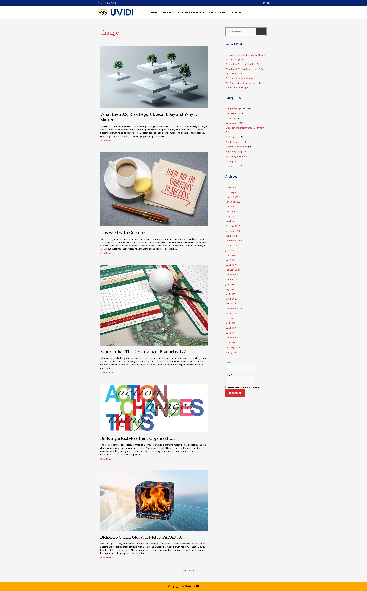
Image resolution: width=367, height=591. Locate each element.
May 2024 (230, 259)
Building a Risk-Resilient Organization (137, 438)
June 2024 (230, 255)
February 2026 (232, 192)
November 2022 (233, 308)
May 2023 (230, 289)
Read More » (106, 140)
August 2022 (231, 313)
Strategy (229, 161)
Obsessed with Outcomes (124, 232)
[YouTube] (268, 3)
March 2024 (231, 264)
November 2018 (233, 337)
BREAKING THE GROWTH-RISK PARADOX (141, 537)
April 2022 (230, 323)
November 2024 (233, 230)
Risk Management (234, 156)
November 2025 (233, 201)
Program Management (236, 146)
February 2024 (232, 269)
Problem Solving (233, 141)
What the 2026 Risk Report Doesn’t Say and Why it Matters (148, 117)
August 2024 (231, 245)
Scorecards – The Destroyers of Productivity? (143, 351)
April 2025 (230, 216)
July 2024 (229, 250)
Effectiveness (232, 113)
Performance (231, 137)
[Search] (261, 31)
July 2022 (229, 318)
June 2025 (230, 211)
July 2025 (229, 206)
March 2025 (231, 221)
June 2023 (230, 284)
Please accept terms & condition (243, 387)
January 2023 (231, 303)
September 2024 (233, 240)
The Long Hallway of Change (239, 78)
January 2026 (231, 197)
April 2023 (230, 294)
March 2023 (231, 298)
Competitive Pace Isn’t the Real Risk (243, 64)
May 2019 (230, 332)
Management (231, 122)
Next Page (190, 570)
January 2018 (231, 352)
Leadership (230, 118)
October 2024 (232, 235)
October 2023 (232, 279)
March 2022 (231, 327)
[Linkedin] (264, 3)
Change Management (235, 108)
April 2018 (230, 342)
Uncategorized (232, 166)
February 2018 (232, 347)
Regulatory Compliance (236, 151)
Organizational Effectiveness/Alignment (244, 127)
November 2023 (233, 274)
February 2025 (232, 226)
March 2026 (231, 187)
